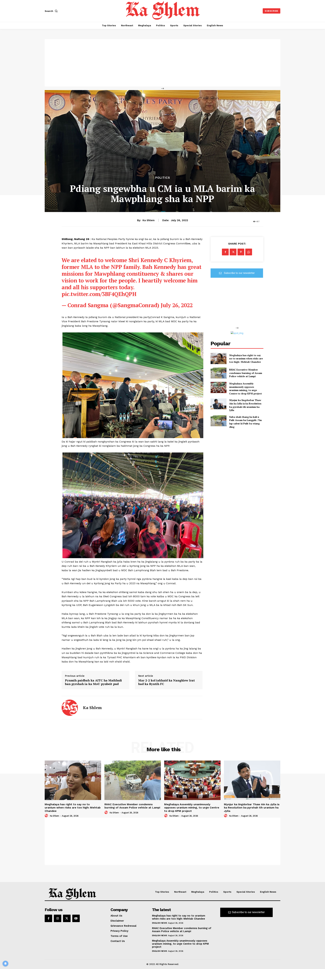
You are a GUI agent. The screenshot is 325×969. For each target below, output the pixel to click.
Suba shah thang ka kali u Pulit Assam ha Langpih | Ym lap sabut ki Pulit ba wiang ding (245, 421)
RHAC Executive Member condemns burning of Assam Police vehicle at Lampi (245, 373)
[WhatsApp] (248, 252)
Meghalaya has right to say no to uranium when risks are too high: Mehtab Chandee (246, 358)
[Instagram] (57, 918)
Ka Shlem (149, 220)
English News (159, 923)
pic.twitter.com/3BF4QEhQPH (99, 294)
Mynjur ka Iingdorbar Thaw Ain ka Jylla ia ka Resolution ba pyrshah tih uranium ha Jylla (245, 405)
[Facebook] (225, 252)
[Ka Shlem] (70, 708)
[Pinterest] (240, 252)
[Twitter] (233, 252)
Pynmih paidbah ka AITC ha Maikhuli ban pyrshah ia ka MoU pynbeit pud (93, 682)
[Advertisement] (162, 63)
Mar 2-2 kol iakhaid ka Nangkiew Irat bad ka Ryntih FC (166, 682)
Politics (162, 177)
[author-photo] (47, 816)
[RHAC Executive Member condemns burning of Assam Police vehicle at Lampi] (218, 372)
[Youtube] (76, 918)
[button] (52, 11)
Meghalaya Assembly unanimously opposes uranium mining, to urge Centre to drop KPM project (245, 388)
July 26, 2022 (177, 305)
